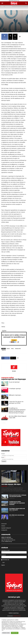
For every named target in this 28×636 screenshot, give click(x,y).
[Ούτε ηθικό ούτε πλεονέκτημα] (4, 516)
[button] (2, 3)
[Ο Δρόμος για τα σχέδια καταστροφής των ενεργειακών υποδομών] (4, 503)
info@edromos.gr (8, 541)
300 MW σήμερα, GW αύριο (11, 484)
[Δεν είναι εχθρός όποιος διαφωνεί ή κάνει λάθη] (4, 417)
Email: (3, 457)
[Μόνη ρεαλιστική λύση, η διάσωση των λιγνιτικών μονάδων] (4, 497)
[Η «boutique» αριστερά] (4, 390)
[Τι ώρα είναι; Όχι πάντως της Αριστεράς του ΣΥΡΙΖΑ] (4, 403)
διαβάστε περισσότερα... (14, 613)
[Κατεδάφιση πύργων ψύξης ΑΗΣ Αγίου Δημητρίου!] (4, 510)
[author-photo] (14, 369)
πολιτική (3, 411)
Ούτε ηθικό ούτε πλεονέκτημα (16, 515)
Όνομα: (3, 453)
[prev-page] (2, 423)
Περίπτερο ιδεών (18, 348)
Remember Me (6, 559)
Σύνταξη (14, 371)
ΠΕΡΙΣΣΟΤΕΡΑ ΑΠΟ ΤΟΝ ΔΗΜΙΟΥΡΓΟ (13, 379)
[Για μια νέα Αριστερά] (4, 383)
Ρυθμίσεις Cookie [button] (6, 632)
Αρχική (2, 6)
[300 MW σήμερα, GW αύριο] (14, 476)
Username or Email (5, 550)
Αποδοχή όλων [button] (15, 632)
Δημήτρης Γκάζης (4, 486)
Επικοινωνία (4, 523)
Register (3, 565)
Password (3, 555)
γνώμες (3, 385)
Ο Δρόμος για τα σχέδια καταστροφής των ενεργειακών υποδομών (17, 503)
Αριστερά (8, 348)
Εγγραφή (4, 461)
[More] (20, 37)
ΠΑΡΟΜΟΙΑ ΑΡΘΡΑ (7, 377)
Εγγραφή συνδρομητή (6, 528)
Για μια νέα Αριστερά (14, 382)
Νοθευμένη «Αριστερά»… (15, 395)
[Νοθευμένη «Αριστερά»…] (4, 396)
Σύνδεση (3, 525)
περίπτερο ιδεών (8, 6)
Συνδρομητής (4, 530)
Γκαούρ (12, 348)
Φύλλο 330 (4, 350)
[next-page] (4, 423)
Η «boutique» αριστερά (15, 388)
